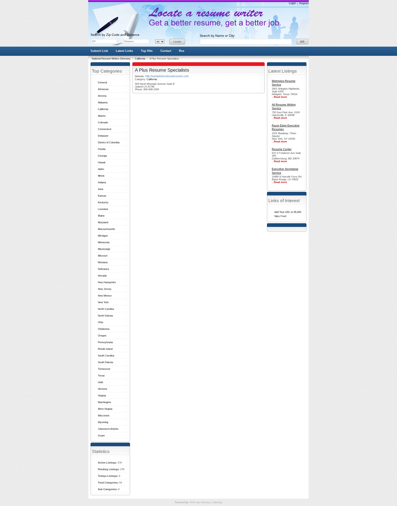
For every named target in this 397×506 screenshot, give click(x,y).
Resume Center (282, 149)
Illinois (101, 175)
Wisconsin (103, 415)
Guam (101, 435)
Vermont (102, 388)
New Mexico (105, 295)
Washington (104, 402)
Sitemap (217, 502)
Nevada (102, 275)
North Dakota (105, 315)
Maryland (103, 222)
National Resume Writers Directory (111, 58)
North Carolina (106, 309)
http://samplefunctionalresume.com (167, 76)
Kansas (102, 195)
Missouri (102, 255)
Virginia (102, 395)
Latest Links (124, 51)
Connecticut (104, 129)
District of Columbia (108, 142)
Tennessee (104, 368)
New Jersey (104, 289)
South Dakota (105, 362)
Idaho (101, 169)
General (102, 82)
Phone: (139, 89)
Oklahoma (103, 329)
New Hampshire (107, 282)
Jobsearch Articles (108, 428)
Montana (103, 262)
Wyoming (103, 422)
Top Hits (147, 51)
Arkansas (103, 89)
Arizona (102, 95)
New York (103, 302)
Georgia (102, 155)
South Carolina (106, 355)
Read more (280, 97)
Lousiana (103, 209)
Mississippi (104, 249)
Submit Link (99, 51)
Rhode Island (105, 349)
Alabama (103, 102)
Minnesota (103, 242)
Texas (101, 375)
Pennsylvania (105, 342)
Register (304, 3)
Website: (140, 76)
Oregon (102, 335)
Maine (101, 215)
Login (292, 3)
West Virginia (105, 408)
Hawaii (101, 162)
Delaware (103, 135)
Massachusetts (106, 229)
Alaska (101, 115)
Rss (181, 51)
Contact (165, 51)
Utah (100, 382)
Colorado (103, 122)
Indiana (102, 182)
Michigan (103, 235)
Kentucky (103, 202)
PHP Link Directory (201, 502)
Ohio (100, 322)
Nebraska (103, 269)
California (140, 58)
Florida (101, 149)
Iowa (100, 189)
